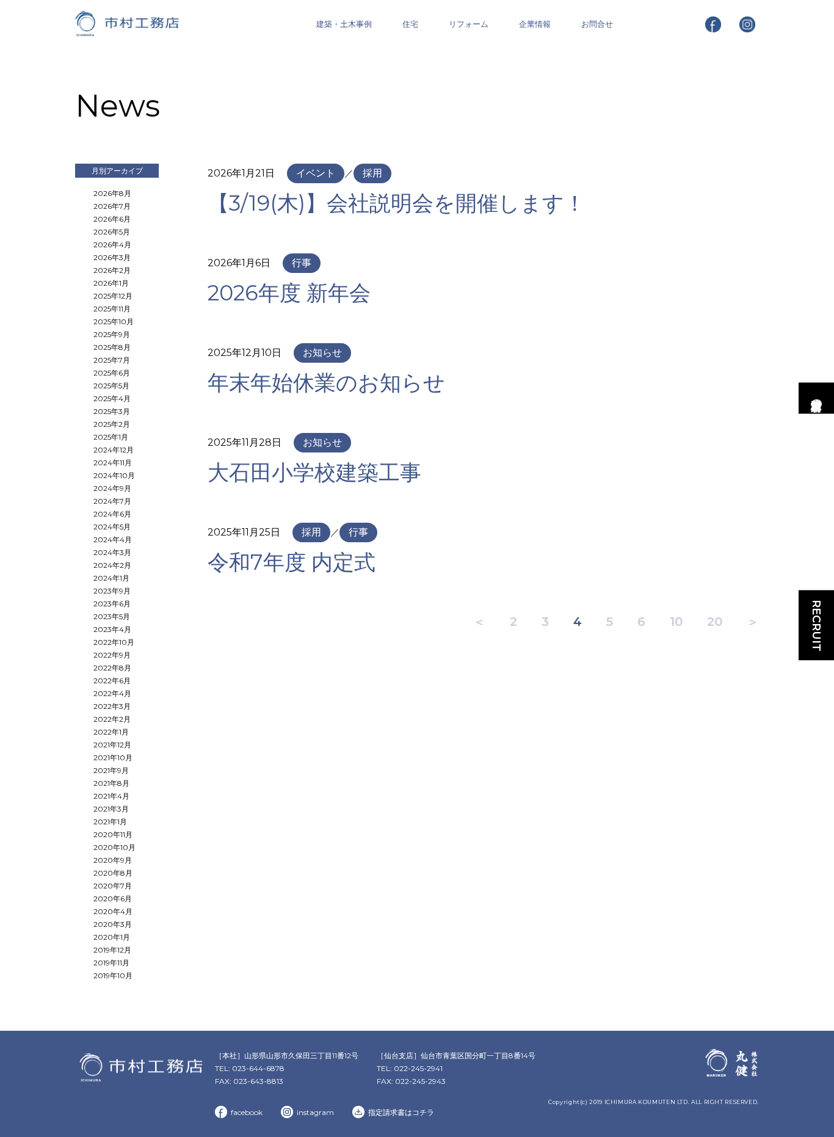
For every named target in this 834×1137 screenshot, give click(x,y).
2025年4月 (112, 398)
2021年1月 (110, 821)
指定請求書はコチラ (401, 1112)
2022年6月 (112, 680)
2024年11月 (112, 462)
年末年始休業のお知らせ (326, 382)
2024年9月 (112, 488)
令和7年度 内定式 (291, 562)
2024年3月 (112, 552)
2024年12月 (113, 449)
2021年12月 (112, 744)
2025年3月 (111, 411)
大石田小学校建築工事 (314, 472)
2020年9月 (112, 860)
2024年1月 (111, 578)
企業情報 (535, 24)
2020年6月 (112, 898)
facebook (247, 1112)
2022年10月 (113, 642)
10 (676, 621)
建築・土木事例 (344, 24)
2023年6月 (112, 603)
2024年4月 (112, 539)
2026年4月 (112, 244)
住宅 (410, 24)
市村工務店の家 (816, 397)
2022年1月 (111, 731)
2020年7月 (112, 885)
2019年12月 (112, 949)
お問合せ (597, 24)
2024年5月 (112, 526)
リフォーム (468, 24)
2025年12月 (112, 295)
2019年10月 (112, 975)
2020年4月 (112, 911)
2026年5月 (111, 231)
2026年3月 (112, 257)
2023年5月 (111, 616)
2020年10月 (114, 847)
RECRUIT (816, 626)
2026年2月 (112, 270)
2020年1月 (111, 937)
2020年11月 (112, 834)
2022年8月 (112, 667)
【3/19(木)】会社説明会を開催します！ (397, 203)
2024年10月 (114, 475)
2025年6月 (111, 372)
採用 (372, 173)
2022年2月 (112, 719)
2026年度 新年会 (289, 293)
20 (714, 621)
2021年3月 (111, 808)
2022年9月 (112, 654)
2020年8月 (112, 872)
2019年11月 (111, 962)
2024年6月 (112, 513)
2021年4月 (111, 796)
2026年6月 (112, 218)
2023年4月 (112, 629)
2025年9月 (111, 334)
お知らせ (322, 352)
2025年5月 (111, 385)
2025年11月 (112, 308)
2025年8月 (112, 347)
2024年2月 (112, 565)
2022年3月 (112, 706)
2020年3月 (112, 924)
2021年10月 (112, 757)
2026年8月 (112, 193)
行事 (301, 263)
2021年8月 (111, 783)
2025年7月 (111, 360)
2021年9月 (111, 770)
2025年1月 (110, 436)
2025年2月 (111, 424)
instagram (315, 1112)
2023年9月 (112, 590)
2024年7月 (112, 501)
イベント (315, 173)
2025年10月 (113, 321)
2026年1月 (111, 283)
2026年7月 (112, 206)
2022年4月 (112, 693)
